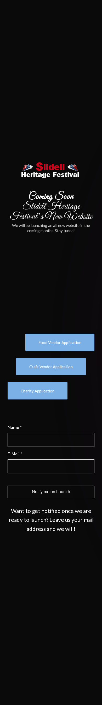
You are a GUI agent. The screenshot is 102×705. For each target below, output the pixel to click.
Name (15, 427)
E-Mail (15, 453)
